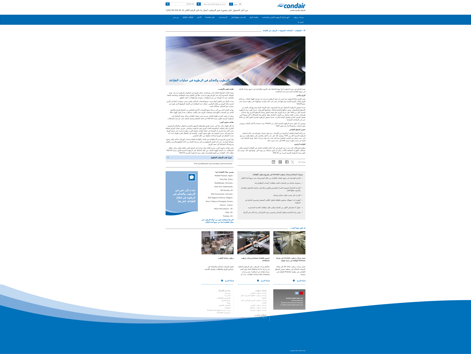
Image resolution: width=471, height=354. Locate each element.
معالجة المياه (254, 17)
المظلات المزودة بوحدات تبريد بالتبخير (252, 317)
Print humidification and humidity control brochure (213, 164)
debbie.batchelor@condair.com (292, 305)
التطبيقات (298, 30)
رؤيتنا (228, 303)
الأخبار (199, 17)
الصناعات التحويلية (286, 30)
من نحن (176, 17)
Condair (291, 5)
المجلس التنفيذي (224, 305)
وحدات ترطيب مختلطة (258, 308)
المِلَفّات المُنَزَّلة (187, 17)
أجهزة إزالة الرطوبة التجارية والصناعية (275, 17)
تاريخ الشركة (225, 300)
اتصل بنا (301, 22)
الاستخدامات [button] (222, 17)
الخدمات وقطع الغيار (238, 17)
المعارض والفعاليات (223, 298)
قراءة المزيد (300, 281)
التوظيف (227, 308)
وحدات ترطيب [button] (298, 17)
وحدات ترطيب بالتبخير (258, 293)
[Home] (304, 31)
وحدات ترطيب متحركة (258, 310)
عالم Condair (210, 17)
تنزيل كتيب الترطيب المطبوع (221, 157)
